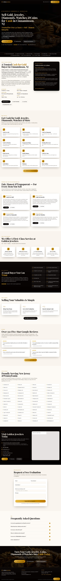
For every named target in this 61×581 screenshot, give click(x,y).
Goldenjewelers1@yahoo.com (26, 574)
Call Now (6, 207)
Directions (12, 458)
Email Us (19, 458)
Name (16, 480)
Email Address (17, 484)
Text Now (13, 207)
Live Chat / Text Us (6, 451)
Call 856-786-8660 (7, 41)
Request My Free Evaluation (30, 501)
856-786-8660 (16, 101)
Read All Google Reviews (30, 360)
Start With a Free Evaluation (30, 318)
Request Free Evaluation (28, 41)
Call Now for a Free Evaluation (31, 170)
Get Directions (18, 41)
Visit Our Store (5, 101)
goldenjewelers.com (32, 44)
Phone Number (33, 480)
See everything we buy (39, 88)
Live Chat (25, 101)
